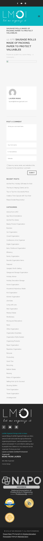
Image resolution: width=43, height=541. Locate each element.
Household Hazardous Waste (16, 288)
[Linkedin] (25, 3)
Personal (9, 353)
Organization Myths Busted (15, 337)
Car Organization (11, 232)
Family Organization (12, 256)
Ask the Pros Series (12, 220)
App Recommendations (14, 216)
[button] (39, 16)
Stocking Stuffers (11, 385)
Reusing (9, 373)
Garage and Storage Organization (17, 272)
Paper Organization (12, 345)
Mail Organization (12, 309)
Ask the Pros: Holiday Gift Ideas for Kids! (19, 183)
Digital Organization (12, 244)
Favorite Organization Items (15, 260)
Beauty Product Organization (15, 224)
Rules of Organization (13, 377)
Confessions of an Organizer (15, 240)
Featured (9, 264)
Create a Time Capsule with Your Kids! (18, 196)
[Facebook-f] (18, 3)
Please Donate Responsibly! (15, 200)
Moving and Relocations (14, 321)
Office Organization (12, 329)
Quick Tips (9, 361)
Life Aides (9, 301)
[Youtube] (21, 3)
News (8, 325)
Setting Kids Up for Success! (15, 381)
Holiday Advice (11, 276)
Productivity (10, 357)
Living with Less (11, 305)
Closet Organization (12, 236)
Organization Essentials (13, 333)
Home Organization (12, 284)
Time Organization (12, 389)
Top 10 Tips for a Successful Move (17, 192)
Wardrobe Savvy (23, 536)
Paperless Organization (13, 349)
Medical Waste (11, 313)
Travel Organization (12, 393)
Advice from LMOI (12, 212)
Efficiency (9, 252)
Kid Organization (11, 292)
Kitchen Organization (13, 296)
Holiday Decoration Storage (15, 280)
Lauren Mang (26, 54)
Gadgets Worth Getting (14, 268)
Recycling (9, 365)
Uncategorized (11, 397)
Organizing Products (13, 341)
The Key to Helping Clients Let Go (17, 188)
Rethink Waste (11, 369)
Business (9, 228)
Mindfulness (10, 317)
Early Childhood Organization (16, 248)
